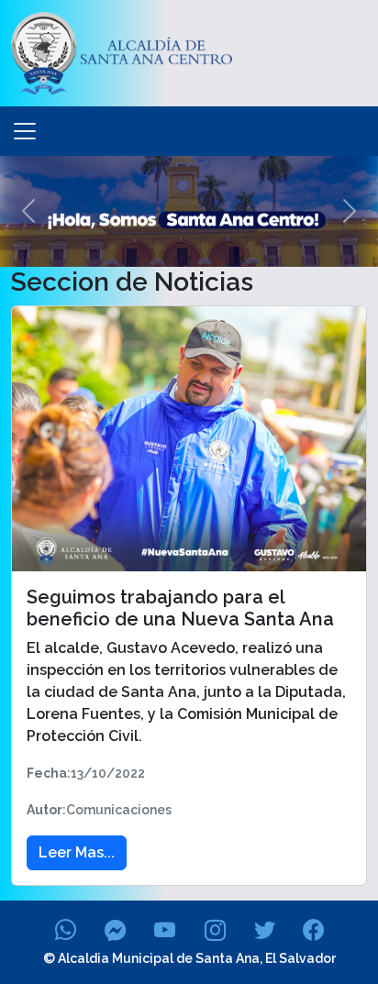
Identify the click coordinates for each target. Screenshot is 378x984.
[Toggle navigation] (25, 131)
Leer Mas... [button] (77, 852)
